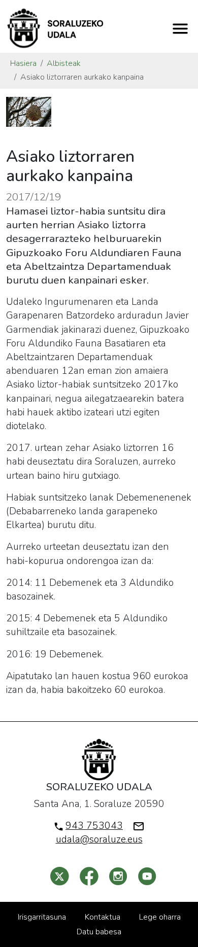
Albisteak (64, 63)
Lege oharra (160, 917)
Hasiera (23, 63)
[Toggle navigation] (180, 28)
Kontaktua (102, 917)
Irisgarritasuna (42, 917)
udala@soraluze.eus (99, 839)
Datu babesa (99, 931)
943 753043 (94, 825)
